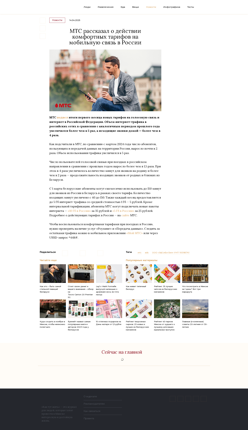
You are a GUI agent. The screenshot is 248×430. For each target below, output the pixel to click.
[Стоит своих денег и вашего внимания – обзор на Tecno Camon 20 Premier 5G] (81, 273)
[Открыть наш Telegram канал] (196, 399)
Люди (87, 7)
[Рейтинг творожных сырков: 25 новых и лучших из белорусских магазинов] (139, 308)
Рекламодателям (94, 403)
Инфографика (171, 7)
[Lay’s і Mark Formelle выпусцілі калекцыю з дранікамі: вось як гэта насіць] (109, 273)
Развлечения (106, 7)
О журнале (90, 396)
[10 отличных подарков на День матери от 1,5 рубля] (109, 308)
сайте (125, 215)
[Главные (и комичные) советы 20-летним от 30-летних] (195, 308)
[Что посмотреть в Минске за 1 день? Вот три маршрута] (195, 273)
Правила (89, 418)
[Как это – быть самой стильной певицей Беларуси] (53, 273)
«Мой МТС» (134, 233)
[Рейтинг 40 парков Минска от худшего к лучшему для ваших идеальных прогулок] (167, 308)
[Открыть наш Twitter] (188, 399)
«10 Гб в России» (79, 211)
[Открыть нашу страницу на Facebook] (180, 399)
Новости (151, 7)
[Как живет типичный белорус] (139, 273)
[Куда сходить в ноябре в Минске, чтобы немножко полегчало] (53, 308)
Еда (123, 7)
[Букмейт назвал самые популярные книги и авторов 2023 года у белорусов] (81, 308)
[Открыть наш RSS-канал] (204, 399)
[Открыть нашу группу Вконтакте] (173, 399)
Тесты (190, 7)
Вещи (135, 7)
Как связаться (92, 411)
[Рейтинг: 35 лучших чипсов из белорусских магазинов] (167, 273)
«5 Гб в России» (123, 211)
